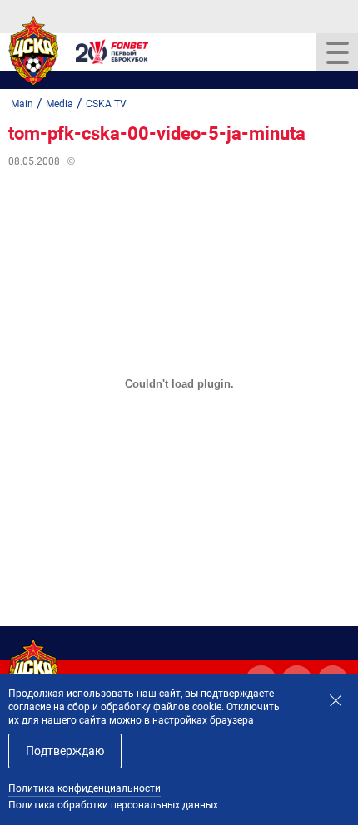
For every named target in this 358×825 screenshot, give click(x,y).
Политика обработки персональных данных (113, 805)
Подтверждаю (65, 751)
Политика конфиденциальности (84, 788)
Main (22, 104)
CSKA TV (106, 104)
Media (59, 104)
